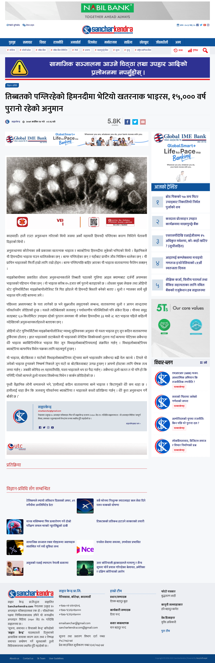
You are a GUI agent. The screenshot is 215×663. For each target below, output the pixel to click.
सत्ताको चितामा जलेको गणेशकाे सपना (184, 399)
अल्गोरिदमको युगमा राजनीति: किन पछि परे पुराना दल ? (188, 421)
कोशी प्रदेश (26, 50)
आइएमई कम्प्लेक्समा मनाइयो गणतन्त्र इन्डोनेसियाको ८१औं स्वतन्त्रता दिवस (184, 263)
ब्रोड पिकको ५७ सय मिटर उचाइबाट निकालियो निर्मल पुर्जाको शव (183, 202)
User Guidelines (56, 659)
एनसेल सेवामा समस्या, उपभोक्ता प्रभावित (119, 542)
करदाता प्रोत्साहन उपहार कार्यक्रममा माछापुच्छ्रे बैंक (182, 221)
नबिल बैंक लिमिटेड (60, 50)
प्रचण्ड (87, 50)
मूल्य (117, 50)
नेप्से (76, 50)
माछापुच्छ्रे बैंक (102, 50)
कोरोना (12, 50)
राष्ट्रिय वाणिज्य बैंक (144, 50)
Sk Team (41, 659)
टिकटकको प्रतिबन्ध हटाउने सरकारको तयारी (120, 521)
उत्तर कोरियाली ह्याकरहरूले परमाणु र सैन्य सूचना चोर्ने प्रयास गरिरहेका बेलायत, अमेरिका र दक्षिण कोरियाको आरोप (121, 567)
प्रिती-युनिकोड (14, 25)
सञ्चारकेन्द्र (15, 122)
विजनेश (92, 42)
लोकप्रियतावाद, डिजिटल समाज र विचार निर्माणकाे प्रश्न (189, 443)
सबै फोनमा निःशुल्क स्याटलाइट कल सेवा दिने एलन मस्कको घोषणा (121, 503)
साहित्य (128, 42)
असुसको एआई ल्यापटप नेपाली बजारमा (47, 562)
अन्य (178, 42)
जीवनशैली (162, 42)
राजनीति (58, 42)
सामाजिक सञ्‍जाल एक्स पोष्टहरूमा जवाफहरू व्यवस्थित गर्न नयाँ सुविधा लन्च (50, 544)
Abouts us (14, 659)
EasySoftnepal (201, 658)
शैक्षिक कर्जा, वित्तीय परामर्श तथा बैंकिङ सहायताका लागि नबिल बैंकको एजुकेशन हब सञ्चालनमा (186, 285)
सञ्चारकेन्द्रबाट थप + (133, 423)
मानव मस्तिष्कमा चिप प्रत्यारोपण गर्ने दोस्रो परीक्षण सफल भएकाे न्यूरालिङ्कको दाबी (48, 523)
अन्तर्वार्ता (75, 42)
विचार (42, 42)
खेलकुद (144, 42)
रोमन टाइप (30, 25)
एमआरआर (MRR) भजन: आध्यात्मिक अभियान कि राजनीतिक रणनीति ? (185, 378)
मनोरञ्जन (110, 42)
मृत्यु (128, 50)
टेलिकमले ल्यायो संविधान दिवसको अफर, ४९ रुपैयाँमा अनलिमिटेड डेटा (50, 503)
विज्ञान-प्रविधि (12, 86)
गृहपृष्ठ (12, 42)
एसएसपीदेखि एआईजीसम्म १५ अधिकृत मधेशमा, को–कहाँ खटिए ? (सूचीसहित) (186, 241)
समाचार (27, 42)
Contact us (28, 659)
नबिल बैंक (42, 50)
